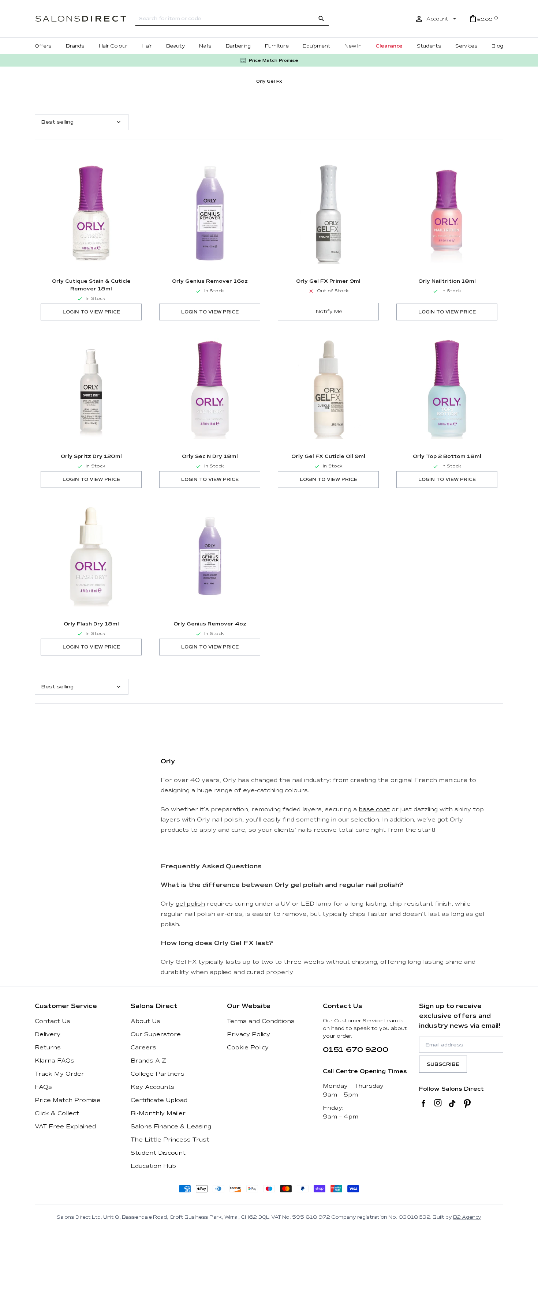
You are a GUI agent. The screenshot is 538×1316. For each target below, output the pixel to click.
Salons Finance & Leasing (171, 1126)
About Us (145, 1021)
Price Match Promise (68, 1100)
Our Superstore (156, 1034)
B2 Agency (467, 1217)
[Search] (321, 18)
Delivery (47, 1034)
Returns (48, 1047)
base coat (374, 809)
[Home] (81, 19)
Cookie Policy (248, 1047)
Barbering (238, 46)
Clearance (389, 46)
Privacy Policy (248, 1034)
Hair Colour (113, 46)
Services (466, 46)
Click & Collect (57, 1113)
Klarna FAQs (54, 1060)
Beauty (175, 46)
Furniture (277, 46)
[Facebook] (423, 1103)
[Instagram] (438, 1103)
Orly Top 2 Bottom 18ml (447, 456)
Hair (147, 46)
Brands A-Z (148, 1060)
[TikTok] (452, 1103)
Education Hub (153, 1166)
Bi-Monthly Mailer (158, 1113)
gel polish (190, 903)
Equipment (316, 46)
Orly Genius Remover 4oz (209, 624)
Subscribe (443, 1064)
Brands (75, 46)
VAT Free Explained (65, 1126)
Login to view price (91, 312)
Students (429, 46)
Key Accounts (153, 1087)
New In (352, 46)
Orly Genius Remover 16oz (210, 281)
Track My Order (59, 1074)
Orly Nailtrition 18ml (447, 281)
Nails (205, 46)
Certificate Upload (159, 1100)
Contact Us (52, 1021)
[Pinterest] (467, 1103)
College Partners (157, 1074)
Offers (43, 46)
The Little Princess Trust (170, 1139)
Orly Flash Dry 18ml (91, 624)
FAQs (43, 1087)
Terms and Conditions (261, 1021)
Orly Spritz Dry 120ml (91, 456)
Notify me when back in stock (328, 311)
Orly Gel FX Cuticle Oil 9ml (328, 456)
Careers (143, 1047)
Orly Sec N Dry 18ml (210, 456)
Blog (497, 46)
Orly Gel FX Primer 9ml (328, 281)
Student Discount (158, 1153)
